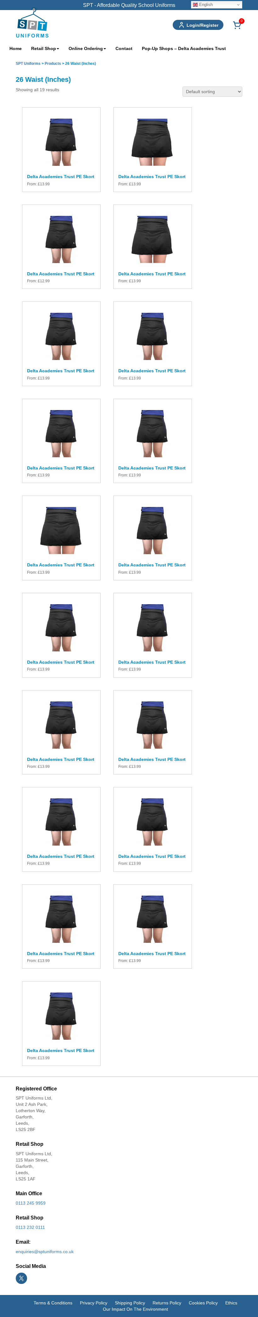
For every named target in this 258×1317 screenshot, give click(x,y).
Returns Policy (167, 1302)
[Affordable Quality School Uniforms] (32, 22)
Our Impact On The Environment (135, 1309)
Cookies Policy (203, 1302)
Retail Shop (43, 48)
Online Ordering (86, 48)
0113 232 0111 (30, 1227)
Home (15, 48)
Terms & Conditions (53, 1302)
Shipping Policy (130, 1302)
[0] (237, 28)
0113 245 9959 (31, 1203)
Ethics (231, 1302)
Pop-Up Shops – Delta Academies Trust (184, 48)
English (205, 4)
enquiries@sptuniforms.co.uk (45, 1251)
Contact (123, 48)
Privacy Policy (93, 1302)
